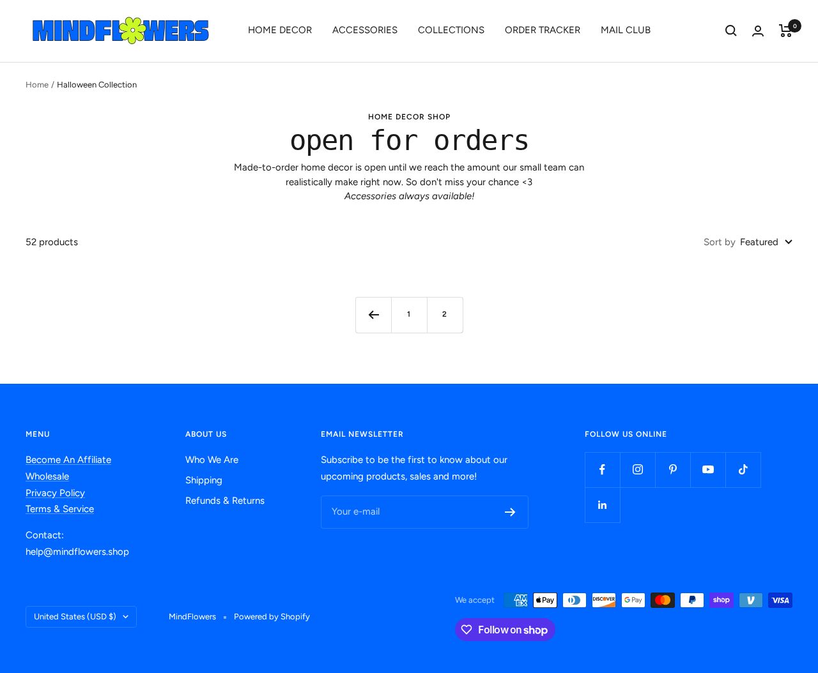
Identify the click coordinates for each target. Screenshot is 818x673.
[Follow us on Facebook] (602, 469)
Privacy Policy (55, 493)
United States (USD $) (75, 616)
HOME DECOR (280, 30)
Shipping (203, 480)
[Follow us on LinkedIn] (602, 504)
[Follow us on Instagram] (637, 469)
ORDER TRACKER (542, 30)
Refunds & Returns (225, 500)
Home (37, 84)
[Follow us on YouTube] (707, 469)
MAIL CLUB (626, 30)
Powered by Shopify (272, 616)
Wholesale (47, 476)
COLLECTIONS (451, 30)
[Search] (731, 30)
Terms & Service (60, 509)
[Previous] (373, 315)
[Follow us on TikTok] (742, 469)
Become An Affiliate (68, 459)
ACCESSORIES (364, 30)
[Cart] (785, 30)
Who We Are (211, 459)
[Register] (510, 512)
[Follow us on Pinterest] (672, 469)
